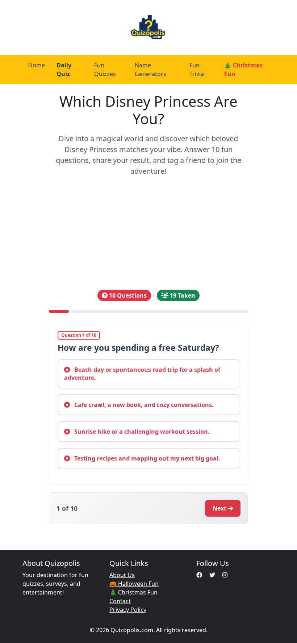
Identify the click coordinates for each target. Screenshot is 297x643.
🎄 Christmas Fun (243, 69)
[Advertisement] (148, 233)
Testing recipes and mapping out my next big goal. (146, 458)
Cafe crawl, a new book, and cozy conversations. (143, 405)
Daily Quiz (64, 69)
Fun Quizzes (105, 69)
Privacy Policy (127, 610)
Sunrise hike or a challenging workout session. (141, 432)
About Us (122, 575)
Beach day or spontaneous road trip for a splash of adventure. (142, 374)
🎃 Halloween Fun (134, 584)
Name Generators (150, 69)
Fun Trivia (196, 69)
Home (36, 65)
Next (219, 508)
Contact (120, 601)
